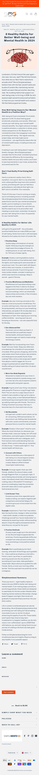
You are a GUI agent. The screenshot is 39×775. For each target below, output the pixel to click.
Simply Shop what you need (17, 712)
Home (3, 24)
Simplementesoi (28, 29)
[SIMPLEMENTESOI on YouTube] (36, 736)
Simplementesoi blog (17, 635)
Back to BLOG (21, 706)
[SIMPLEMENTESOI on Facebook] (25, 736)
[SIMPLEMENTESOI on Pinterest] (28, 736)
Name (4, 658)
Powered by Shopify (6, 744)
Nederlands (11, 753)
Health (6, 29)
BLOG (7, 24)
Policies (6, 719)
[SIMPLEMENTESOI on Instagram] (32, 736)
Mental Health (15, 29)
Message (5, 676)
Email (4, 667)
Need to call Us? (11, 725)
